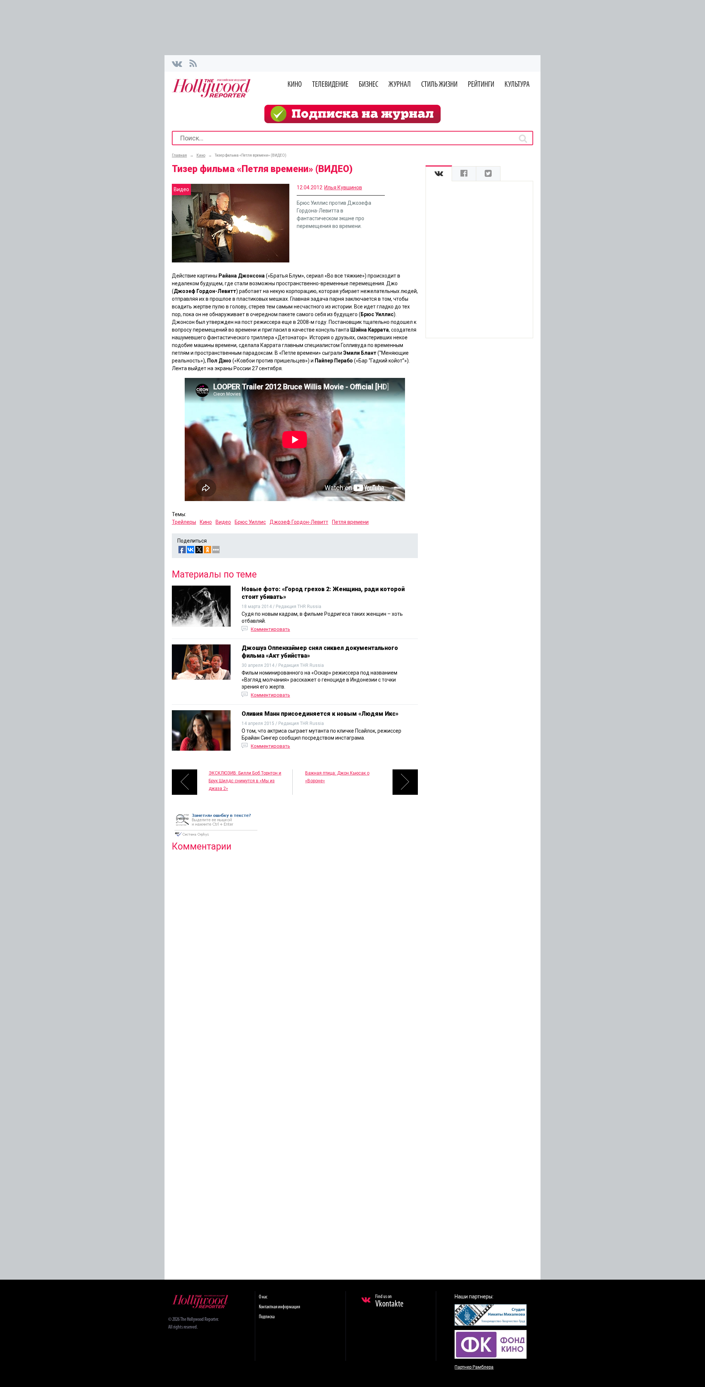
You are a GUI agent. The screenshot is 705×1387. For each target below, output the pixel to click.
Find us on (389, 1301)
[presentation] (439, 174)
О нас (263, 1297)
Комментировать (270, 629)
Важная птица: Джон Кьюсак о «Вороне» (337, 777)
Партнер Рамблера (474, 1367)
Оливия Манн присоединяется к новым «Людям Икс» (320, 713)
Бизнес (368, 85)
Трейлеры (184, 522)
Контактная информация (279, 1307)
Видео (223, 522)
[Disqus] (295, 952)
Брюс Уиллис (250, 522)
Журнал (399, 85)
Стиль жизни (439, 85)
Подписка (267, 1317)
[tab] (439, 173)
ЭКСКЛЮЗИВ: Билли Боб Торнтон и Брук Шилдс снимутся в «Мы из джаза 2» (245, 781)
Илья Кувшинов (343, 187)
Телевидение (330, 85)
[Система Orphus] (216, 837)
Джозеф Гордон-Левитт (299, 522)
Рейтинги (481, 85)
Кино (295, 85)
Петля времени (350, 522)
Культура (517, 85)
